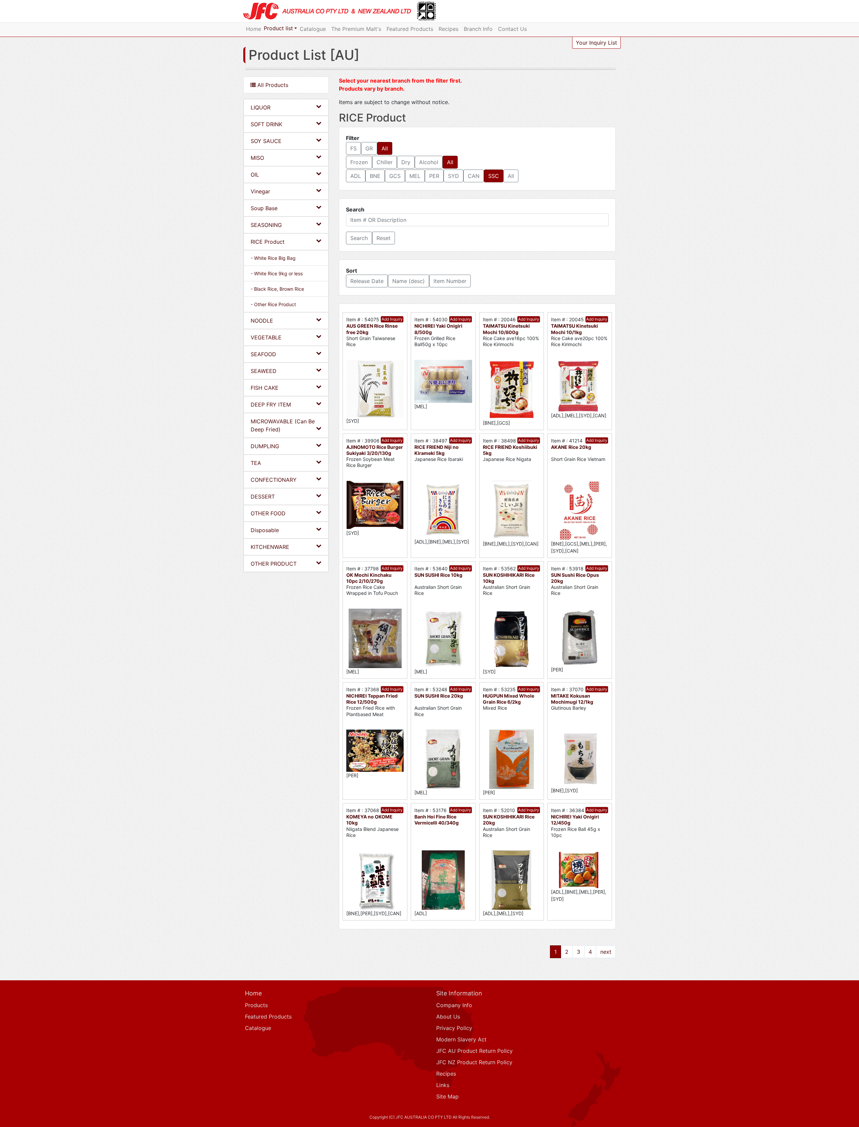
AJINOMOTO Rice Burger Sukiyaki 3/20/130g (374, 450)
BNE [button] (375, 176)
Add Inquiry (392, 319)
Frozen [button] (359, 162)
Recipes (448, 29)
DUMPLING (265, 446)
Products (256, 1005)
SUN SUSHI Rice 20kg (438, 696)
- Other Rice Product (273, 304)
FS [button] (353, 148)
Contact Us (512, 29)
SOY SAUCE (266, 141)
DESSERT (263, 496)
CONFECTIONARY (274, 479)
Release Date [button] (367, 281)
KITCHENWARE (270, 547)
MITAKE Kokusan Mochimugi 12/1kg (572, 699)
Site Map (447, 1096)
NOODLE (262, 320)
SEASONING (266, 225)
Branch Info (478, 29)
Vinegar (260, 191)
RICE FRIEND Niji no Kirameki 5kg (436, 450)
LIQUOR (260, 107)
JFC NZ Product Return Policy (474, 1062)
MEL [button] (414, 176)
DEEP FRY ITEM (271, 404)
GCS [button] (395, 176)
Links (442, 1085)
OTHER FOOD (268, 513)
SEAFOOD (263, 354)
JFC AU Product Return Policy (474, 1050)
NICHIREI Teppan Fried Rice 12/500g (372, 699)
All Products (272, 85)
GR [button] (369, 148)
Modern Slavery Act (461, 1039)
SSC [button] (493, 176)
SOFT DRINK (266, 124)
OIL (255, 174)
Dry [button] (405, 162)
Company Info (454, 1005)
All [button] (385, 148)
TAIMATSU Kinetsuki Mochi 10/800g (506, 329)
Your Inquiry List (596, 42)
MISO (257, 157)
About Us (448, 1016)
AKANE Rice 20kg (571, 447)
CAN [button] (473, 176)
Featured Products (410, 29)
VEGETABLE (266, 337)
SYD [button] (453, 176)
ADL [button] (355, 176)
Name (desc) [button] (408, 281)
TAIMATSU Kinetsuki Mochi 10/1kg (574, 329)
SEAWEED (263, 371)
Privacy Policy (454, 1028)
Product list (278, 28)
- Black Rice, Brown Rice (277, 289)
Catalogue (313, 29)
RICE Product (268, 241)
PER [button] (434, 176)
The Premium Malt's (356, 29)
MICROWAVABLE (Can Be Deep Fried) (283, 425)
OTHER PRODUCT (274, 563)
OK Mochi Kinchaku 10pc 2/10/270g (369, 578)
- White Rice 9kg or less (277, 273)
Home (253, 29)
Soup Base (264, 208)
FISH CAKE (265, 387)
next (605, 951)
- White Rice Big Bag (273, 258)
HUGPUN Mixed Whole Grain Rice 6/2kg (508, 699)
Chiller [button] (384, 162)
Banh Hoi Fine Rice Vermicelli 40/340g (436, 820)
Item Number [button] (450, 281)
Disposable (265, 530)
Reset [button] (383, 238)
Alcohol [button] (428, 162)
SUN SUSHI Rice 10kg (438, 575)
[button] (359, 238)
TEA (256, 463)
